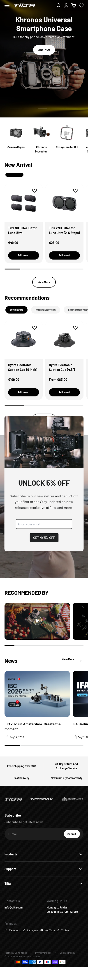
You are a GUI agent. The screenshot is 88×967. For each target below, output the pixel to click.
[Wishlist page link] (81, 5)
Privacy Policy (43, 952)
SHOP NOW (44, 49)
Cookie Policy (67, 952)
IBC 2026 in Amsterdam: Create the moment (33, 726)
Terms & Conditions (16, 952)
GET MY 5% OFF (44, 537)
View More (44, 282)
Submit (73, 835)
